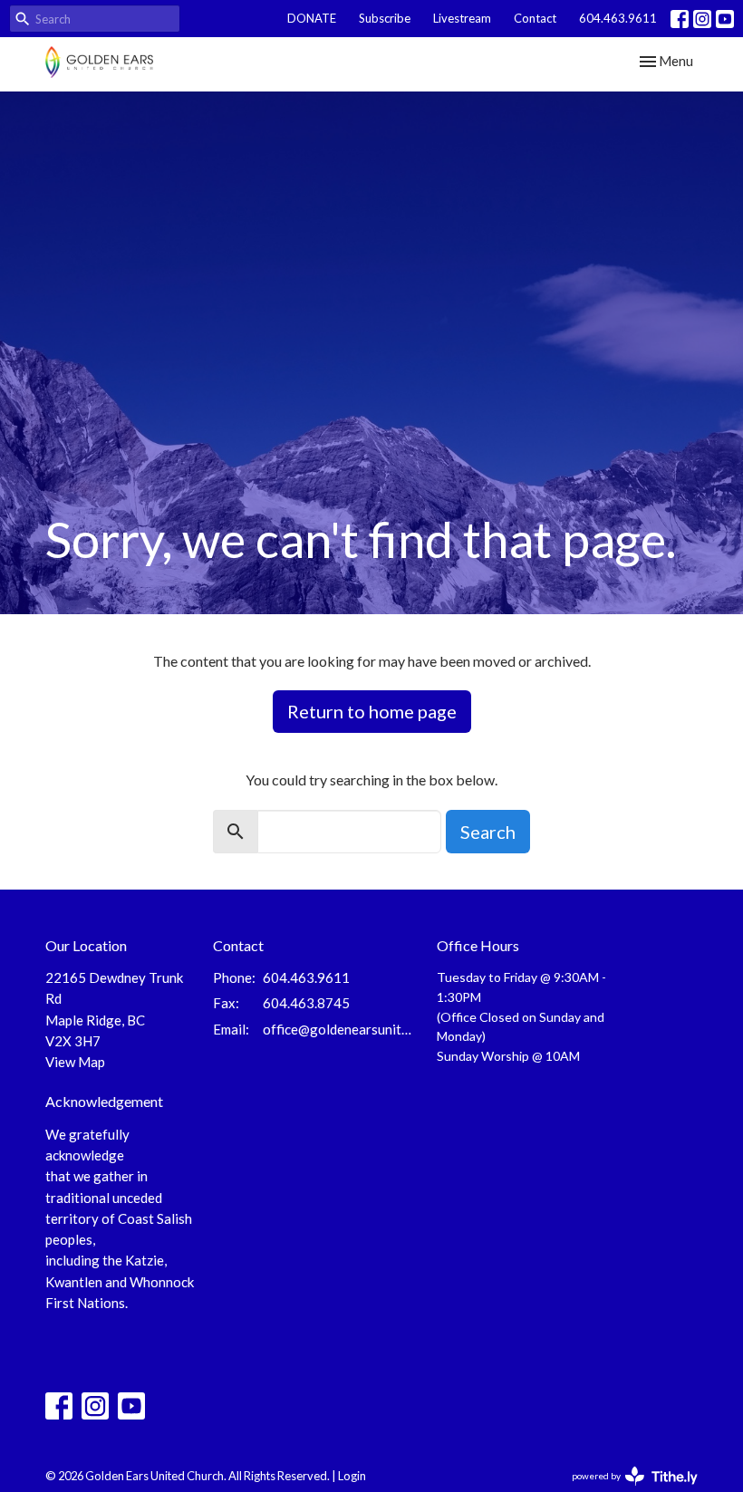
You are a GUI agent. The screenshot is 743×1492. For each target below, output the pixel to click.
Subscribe (384, 18)
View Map (75, 1062)
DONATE (311, 18)
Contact (535, 18)
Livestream (462, 18)
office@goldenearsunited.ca (341, 1029)
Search (488, 831)
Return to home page (372, 711)
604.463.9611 (618, 18)
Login (352, 1475)
